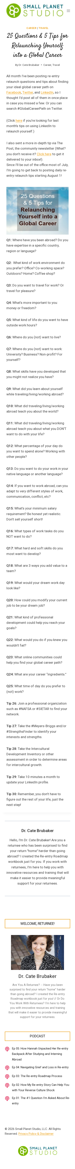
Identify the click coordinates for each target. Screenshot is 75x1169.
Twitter (27, 92)
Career (31, 28)
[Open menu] (68, 11)
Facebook (13, 92)
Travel (44, 28)
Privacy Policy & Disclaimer (36, 1133)
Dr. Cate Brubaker (29, 64)
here (19, 120)
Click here (44, 154)
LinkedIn (47, 92)
